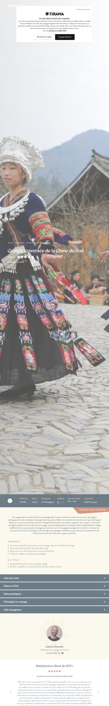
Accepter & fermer (65, 37)
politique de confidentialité (57, 31)
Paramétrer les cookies (44, 37)
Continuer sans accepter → (84, 9)
